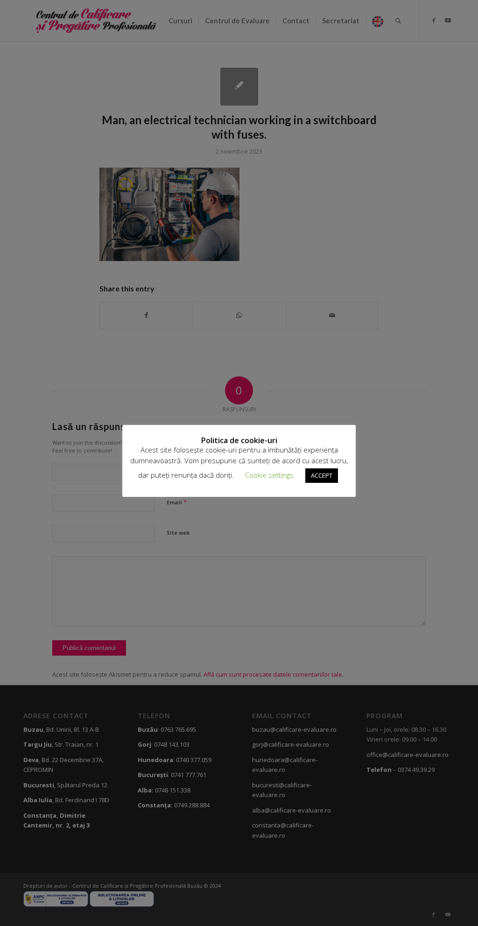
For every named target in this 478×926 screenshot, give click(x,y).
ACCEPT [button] (321, 475)
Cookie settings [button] (269, 475)
